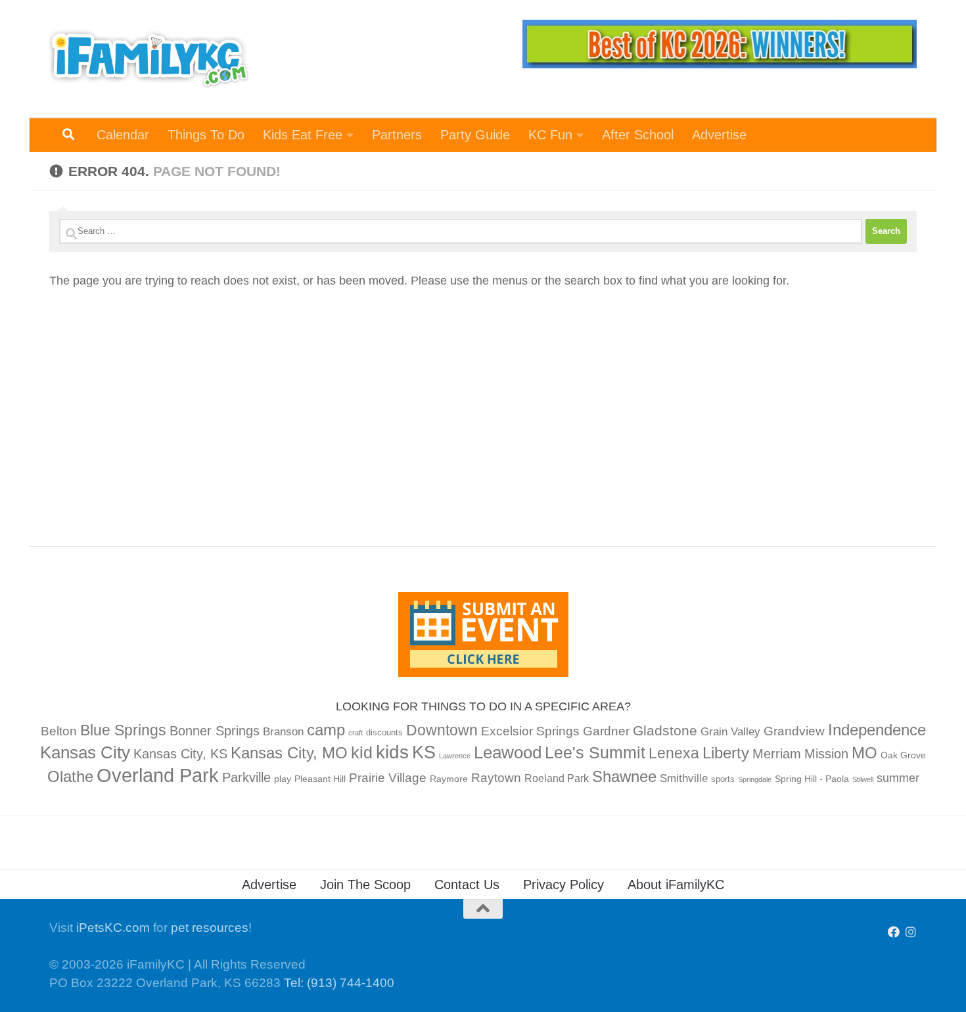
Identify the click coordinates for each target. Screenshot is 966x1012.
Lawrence (455, 756)
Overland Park (158, 775)
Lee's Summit (595, 752)
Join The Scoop (365, 884)
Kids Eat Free (302, 134)
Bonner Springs (215, 731)
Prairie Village (387, 778)
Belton (59, 731)
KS (424, 752)
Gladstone (665, 730)
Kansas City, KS (180, 754)
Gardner (606, 731)
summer (898, 778)
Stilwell (862, 779)
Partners (397, 134)
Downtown (442, 730)
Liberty (725, 753)
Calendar (123, 134)
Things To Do (206, 134)
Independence (877, 730)
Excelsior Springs (530, 731)
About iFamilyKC (676, 884)
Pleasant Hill (320, 778)
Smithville (684, 778)
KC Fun (550, 134)
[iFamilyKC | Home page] (149, 59)
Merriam (776, 754)
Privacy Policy (563, 884)
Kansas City (85, 752)
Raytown (496, 778)
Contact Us (466, 884)
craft (355, 733)
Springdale (754, 779)
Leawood (507, 752)
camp (326, 730)
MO (864, 753)
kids (392, 752)
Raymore (449, 778)
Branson (283, 731)
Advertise (719, 134)
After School (638, 134)
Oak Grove (903, 755)
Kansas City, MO (289, 753)
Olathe (70, 776)
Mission (826, 754)
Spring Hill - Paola (812, 778)
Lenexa (674, 753)
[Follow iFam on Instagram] (911, 932)
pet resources (209, 927)
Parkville (246, 777)
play (282, 778)
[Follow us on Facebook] (894, 932)
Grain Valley (730, 731)
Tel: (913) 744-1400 (339, 983)
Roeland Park (556, 778)
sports (723, 779)
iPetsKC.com (113, 927)
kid (362, 752)
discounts (384, 732)
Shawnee (624, 776)
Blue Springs (123, 730)
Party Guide (475, 134)
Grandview (794, 731)
